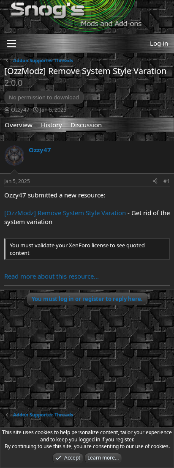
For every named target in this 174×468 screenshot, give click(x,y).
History (51, 124)
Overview (19, 124)
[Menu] (12, 43)
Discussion (86, 124)
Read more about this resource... (51, 276)
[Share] (155, 181)
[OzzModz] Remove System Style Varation (65, 212)
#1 (166, 181)
